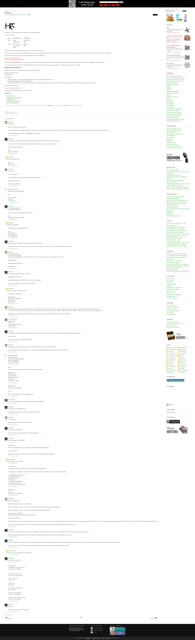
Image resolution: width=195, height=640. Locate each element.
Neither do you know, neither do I (49, 143)
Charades (169, 86)
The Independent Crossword (173, 310)
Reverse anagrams (171, 132)
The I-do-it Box (170, 312)
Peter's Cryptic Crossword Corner (174, 294)
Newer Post (152, 618)
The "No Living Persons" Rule (173, 267)
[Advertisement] (22, 19)
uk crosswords (171, 370)
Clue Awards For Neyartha (172, 205)
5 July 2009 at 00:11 (13, 268)
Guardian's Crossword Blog (172, 289)
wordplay (170, 372)
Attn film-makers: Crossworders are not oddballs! (177, 187)
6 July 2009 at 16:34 (13, 547)
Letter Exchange (170, 103)
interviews (182, 360)
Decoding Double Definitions (14, 101)
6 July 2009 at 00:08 (13, 396)
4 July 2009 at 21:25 (13, 237)
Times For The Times (171, 325)
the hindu (182, 366)
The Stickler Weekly (171, 314)
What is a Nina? (170, 259)
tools (169, 368)
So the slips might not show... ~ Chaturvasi (176, 235)
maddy (9, 122)
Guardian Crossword (171, 305)
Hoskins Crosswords (171, 291)
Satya (9, 169)
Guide (105, 5)
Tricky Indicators (170, 137)
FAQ (109, 5)
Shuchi (9, 138)
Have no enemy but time (172, 144)
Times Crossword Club (172, 309)
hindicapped (28, 552)
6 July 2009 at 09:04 (13, 413)
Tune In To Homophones (13, 102)
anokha (9, 157)
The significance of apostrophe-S (174, 130)
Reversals (169, 89)
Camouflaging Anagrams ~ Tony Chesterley (176, 227)
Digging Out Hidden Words (172, 84)
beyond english (13, 14)
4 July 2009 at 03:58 (13, 165)
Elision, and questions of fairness (174, 128)
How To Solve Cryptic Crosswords (174, 76)
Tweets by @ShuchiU (171, 412)
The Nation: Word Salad (172, 298)
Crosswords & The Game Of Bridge (174, 114)
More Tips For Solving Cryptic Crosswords (176, 77)
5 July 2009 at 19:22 (13, 364)
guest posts (170, 359)
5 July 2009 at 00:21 (13, 285)
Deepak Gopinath (11, 189)
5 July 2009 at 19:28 (13, 382)
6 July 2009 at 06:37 (13, 403)
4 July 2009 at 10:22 (13, 202)
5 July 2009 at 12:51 (13, 341)
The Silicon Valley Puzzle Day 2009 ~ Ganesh (177, 246)
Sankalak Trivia (170, 214)
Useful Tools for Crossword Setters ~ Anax (176, 223)
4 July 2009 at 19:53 (13, 219)
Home (101, 5)
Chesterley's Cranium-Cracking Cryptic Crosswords (178, 189)
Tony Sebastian (11, 550)
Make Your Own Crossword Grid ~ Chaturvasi (177, 230)
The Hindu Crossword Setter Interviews (175, 196)
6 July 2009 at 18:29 (13, 554)
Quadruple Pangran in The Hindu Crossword (176, 203)
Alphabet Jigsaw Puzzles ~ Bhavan (174, 237)
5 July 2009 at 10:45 (13, 315)
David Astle (169, 285)
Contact (88, 638)
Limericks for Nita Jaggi (172, 207)
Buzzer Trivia (169, 210)
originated (91, 62)
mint (169, 362)
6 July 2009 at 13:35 (13, 463)
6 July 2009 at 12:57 (13, 455)
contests (182, 353)
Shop (113, 5)
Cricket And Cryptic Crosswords (174, 112)
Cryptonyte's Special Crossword (174, 215)
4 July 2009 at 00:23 (13, 153)
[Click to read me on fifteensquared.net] (175, 381)
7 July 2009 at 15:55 (13, 601)
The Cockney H (11, 95)
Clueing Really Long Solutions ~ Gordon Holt (176, 244)
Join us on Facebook (98, 630)
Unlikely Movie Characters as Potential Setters (177, 176)
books (169, 351)
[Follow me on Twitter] (179, 21)
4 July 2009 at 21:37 (13, 248)
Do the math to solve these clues (174, 146)
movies (181, 362)
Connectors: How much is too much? (175, 147)
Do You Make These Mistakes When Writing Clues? (178, 266)
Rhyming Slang (11, 99)
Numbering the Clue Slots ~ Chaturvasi (175, 232)
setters (169, 364)
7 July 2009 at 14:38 (13, 562)
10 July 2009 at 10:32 (13, 611)
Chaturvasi (10, 399)
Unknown (10, 459)
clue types (182, 351)
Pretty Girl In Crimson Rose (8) (173, 175)
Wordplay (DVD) (170, 173)
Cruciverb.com (170, 282)
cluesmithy (22, 14)
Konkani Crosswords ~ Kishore (173, 240)
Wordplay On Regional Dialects (14, 97)
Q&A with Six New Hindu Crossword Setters (176, 202)
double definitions (36, 70)
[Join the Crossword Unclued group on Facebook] (185, 21)
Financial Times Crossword (173, 307)
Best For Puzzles (170, 280)
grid (181, 357)
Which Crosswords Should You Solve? (175, 79)
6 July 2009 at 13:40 (13, 486)
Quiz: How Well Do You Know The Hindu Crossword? (178, 208)
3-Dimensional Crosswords (172, 269)
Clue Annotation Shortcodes (173, 117)
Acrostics (169, 98)
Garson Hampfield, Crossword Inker (174, 185)
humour (181, 359)
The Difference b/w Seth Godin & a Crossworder (177, 264)
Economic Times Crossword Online (174, 260)
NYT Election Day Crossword (173, 262)
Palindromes (169, 140)
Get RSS (95, 632)
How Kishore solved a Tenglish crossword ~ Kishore (178, 242)
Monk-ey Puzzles (170, 292)
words (28, 14)
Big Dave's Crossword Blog (173, 327)
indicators (170, 360)
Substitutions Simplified (172, 96)
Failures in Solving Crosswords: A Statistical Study (178, 271)
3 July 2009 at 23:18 (13, 135)
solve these (170, 366)
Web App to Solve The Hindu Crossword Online (177, 200)
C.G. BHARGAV (11, 319)
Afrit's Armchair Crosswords (173, 170)
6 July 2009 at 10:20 (13, 434)
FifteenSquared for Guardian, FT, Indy (175, 323)
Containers (169, 88)
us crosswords (183, 370)
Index (117, 5)
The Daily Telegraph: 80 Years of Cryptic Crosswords (178, 183)
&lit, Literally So (170, 107)
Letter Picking (170, 100)
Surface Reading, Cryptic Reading (174, 108)
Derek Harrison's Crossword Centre (174, 287)
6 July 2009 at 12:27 (13, 442)
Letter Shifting (170, 101)
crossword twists (172, 355)
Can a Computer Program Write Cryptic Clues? (177, 255)
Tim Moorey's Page (171, 296)
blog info (182, 349)
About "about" (170, 139)
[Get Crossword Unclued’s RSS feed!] (170, 21)
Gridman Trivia (170, 212)
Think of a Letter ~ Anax (172, 225)
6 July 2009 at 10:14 (13, 424)
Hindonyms (8, 13)
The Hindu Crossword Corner (173, 322)
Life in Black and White (172, 182)
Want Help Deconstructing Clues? (174, 121)
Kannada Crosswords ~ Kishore (174, 239)
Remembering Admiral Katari (173, 198)
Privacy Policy (96, 638)
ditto (181, 355)
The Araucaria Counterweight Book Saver (176, 180)
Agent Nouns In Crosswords (173, 110)
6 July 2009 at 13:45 (13, 495)
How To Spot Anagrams (172, 82)
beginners (182, 347)
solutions (182, 364)
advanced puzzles (172, 347)
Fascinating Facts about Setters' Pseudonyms (177, 257)
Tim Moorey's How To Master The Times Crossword (178, 171)
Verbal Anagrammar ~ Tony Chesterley (175, 228)
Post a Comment (8, 614)
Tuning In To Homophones (172, 93)
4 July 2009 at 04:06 (13, 185)
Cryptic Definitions (171, 105)
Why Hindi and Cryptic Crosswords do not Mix (177, 253)
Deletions (169, 95)
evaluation (170, 357)
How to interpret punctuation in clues (175, 133)
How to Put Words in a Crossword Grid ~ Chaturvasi (178, 234)
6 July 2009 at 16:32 (13, 536)
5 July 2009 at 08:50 (13, 303)
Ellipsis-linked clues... (171, 135)
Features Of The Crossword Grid (174, 115)
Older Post (10, 618)
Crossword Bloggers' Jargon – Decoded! (175, 119)
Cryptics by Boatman (171, 284)
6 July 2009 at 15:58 (13, 526)
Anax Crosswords (170, 278)
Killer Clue (169, 178)
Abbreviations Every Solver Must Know (175, 81)
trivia (181, 368)
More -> (178, 32)
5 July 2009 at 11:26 (13, 327)
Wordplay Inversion (171, 142)
